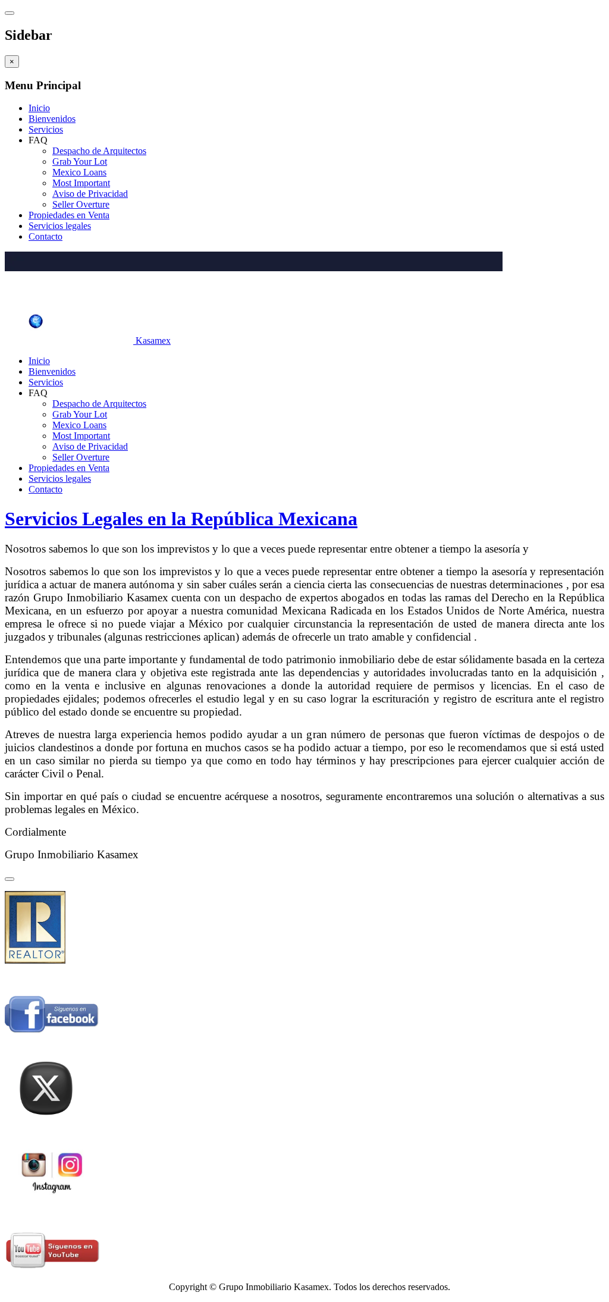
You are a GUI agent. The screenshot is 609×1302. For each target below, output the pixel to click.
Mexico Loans (79, 172)
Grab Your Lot (79, 161)
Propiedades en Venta (69, 215)
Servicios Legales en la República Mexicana (181, 518)
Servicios (46, 129)
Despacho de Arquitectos (99, 151)
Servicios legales (60, 226)
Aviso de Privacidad (90, 194)
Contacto (45, 236)
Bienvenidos (52, 119)
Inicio (39, 108)
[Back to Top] (9, 879)
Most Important (81, 183)
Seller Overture (80, 204)
